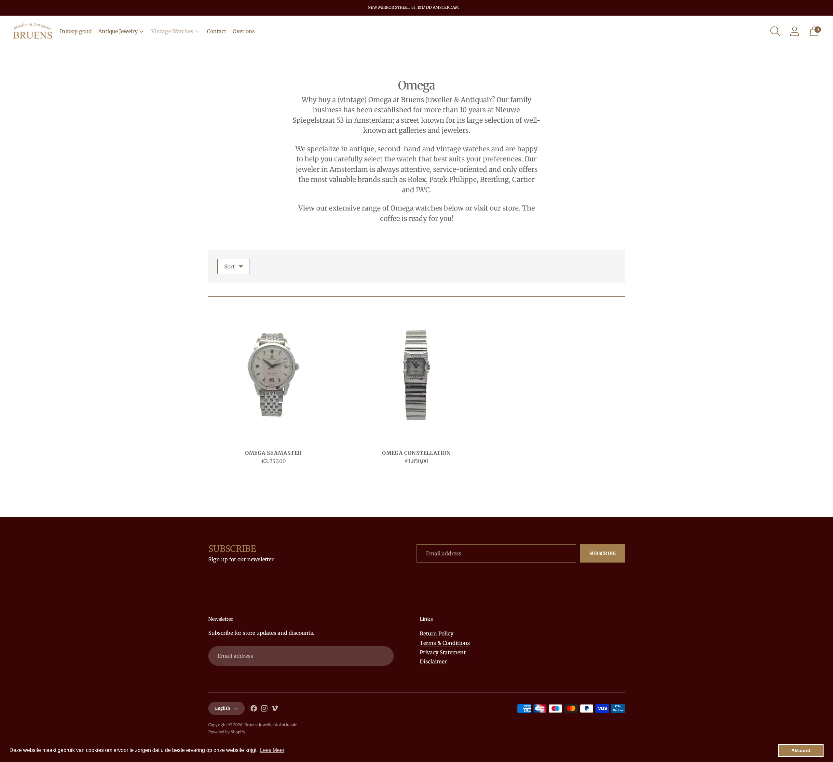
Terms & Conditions (445, 643)
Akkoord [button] (800, 750)
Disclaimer (433, 661)
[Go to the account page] (794, 31)
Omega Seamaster (273, 453)
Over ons (244, 31)
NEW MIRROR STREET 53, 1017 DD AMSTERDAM (413, 7)
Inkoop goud (76, 31)
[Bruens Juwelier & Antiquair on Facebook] (254, 709)
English (222, 708)
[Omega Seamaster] (273, 375)
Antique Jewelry (118, 31)
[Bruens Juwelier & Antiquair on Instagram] (264, 709)
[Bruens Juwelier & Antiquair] (32, 31)
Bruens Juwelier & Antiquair (270, 724)
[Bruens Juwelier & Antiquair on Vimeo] (275, 709)
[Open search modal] (775, 31)
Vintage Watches (172, 31)
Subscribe (602, 553)
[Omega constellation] (416, 375)
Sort (229, 266)
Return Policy (436, 633)
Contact (216, 31)
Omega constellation (416, 453)
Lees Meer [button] (272, 750)
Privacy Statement (443, 652)
